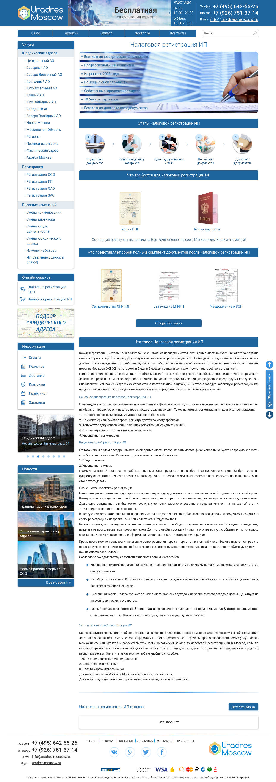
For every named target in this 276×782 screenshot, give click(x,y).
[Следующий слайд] (169, 13)
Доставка (142, 33)
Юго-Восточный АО (42, 88)
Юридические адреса (39, 53)
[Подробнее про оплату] (161, 770)
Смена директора (41, 219)
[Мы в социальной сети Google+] (130, 752)
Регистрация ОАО (41, 188)
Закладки (37, 403)
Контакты (178, 33)
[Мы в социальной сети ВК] (114, 752)
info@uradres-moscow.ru (234, 19)
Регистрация (32, 167)
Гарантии (71, 33)
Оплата (107, 33)
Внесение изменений (39, 205)
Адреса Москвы (39, 157)
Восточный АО (38, 81)
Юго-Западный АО (41, 102)
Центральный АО (40, 61)
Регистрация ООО (41, 175)
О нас (35, 33)
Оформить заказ (168, 323)
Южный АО (35, 95)
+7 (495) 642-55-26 (235, 6)
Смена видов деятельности (38, 229)
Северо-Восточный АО (44, 75)
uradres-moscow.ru (46, 763)
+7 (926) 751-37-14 (235, 13)
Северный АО (37, 68)
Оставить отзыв (243, 707)
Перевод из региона (42, 143)
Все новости (57, 582)
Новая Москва (38, 123)
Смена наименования (44, 212)
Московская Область (44, 130)
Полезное (36, 366)
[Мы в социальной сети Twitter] (146, 752)
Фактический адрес (42, 150)
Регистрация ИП (40, 182)
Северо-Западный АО (44, 116)
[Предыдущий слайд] (69, 13)
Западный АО (38, 109)
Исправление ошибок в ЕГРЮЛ (45, 260)
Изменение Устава (41, 250)
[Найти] (255, 33)
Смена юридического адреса (44, 241)
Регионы (33, 137)
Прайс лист (38, 393)
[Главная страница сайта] (230, 748)
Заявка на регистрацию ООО (47, 289)
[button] (27, 456)
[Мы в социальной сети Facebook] (162, 752)
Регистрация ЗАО (41, 195)
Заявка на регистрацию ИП (50, 299)
